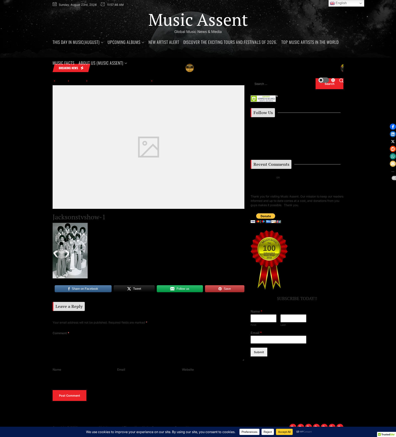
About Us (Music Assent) (101, 63)
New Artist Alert (163, 42)
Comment (61, 333)
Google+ (263, 149)
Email (121, 370)
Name (57, 370)
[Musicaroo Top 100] (269, 232)
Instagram (262, 129)
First (253, 324)
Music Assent (198, 19)
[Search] (341, 80)
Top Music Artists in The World (310, 42)
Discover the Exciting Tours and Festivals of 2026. (230, 42)
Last (283, 324)
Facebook (261, 139)
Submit (259, 352)
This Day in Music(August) (76, 42)
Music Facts (63, 63)
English (341, 3)
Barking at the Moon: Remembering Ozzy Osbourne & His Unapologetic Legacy (289, 184)
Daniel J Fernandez (263, 177)
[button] (393, 127)
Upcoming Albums (124, 42)
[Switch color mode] (326, 80)
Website (188, 370)
